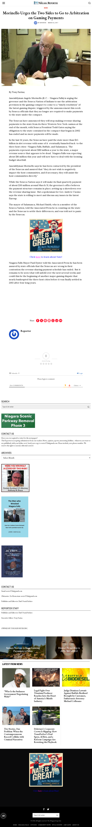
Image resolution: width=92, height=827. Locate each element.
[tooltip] (37, 320)
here (38, 256)
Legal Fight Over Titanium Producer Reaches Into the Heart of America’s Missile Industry (45, 696)
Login (81, 373)
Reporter (43, 22)
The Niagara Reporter (54, 821)
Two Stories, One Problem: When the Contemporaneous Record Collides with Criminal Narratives (14, 734)
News (46, 8)
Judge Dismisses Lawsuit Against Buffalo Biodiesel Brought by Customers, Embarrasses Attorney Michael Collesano (76, 696)
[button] (88, 407)
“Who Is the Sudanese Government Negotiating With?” (16, 694)
